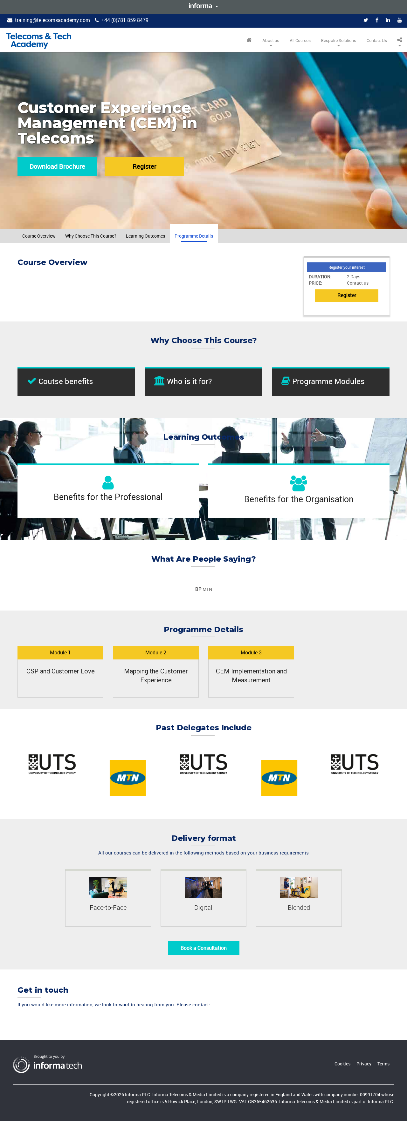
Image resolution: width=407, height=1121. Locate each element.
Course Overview (39, 236)
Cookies (342, 1064)
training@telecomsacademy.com (52, 20)
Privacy (363, 1064)
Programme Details (194, 236)
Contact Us (377, 40)
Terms (383, 1064)
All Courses (300, 40)
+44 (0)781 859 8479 (124, 20)
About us (270, 40)
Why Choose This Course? (90, 236)
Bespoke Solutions (338, 40)
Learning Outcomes (145, 236)
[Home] (38, 41)
